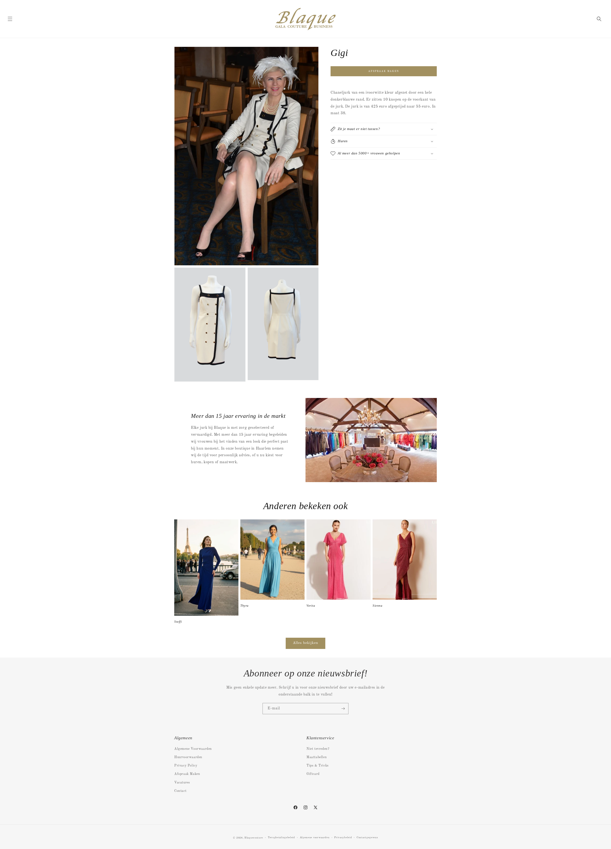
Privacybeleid (343, 837)
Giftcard (313, 774)
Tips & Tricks (317, 765)
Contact (180, 791)
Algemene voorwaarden (315, 837)
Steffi (178, 621)
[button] (10, 19)
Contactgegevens (367, 837)
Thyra (244, 605)
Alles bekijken (305, 643)
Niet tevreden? (317, 749)
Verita (310, 605)
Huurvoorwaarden (188, 757)
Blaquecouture (253, 838)
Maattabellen (316, 757)
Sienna (378, 605)
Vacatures (182, 782)
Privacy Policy (185, 765)
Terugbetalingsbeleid (281, 837)
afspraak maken (383, 71)
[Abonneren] (343, 708)
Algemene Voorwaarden (193, 749)
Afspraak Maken (187, 774)
